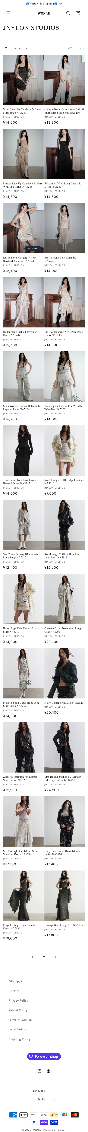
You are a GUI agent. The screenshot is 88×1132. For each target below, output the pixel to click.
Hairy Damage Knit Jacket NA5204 (64, 702)
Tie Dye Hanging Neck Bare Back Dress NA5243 (63, 333)
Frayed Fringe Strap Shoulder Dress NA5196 (20, 927)
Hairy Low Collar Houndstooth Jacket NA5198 (62, 853)
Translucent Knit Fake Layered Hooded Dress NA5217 (20, 482)
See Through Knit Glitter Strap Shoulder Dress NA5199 (20, 853)
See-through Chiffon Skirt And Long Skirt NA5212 (61, 556)
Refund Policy (18, 1010)
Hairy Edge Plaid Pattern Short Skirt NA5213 (20, 630)
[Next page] (55, 957)
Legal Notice (17, 1029)
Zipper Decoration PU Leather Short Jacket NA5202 (20, 778)
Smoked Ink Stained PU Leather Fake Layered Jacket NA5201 (62, 778)
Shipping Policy (20, 1039)
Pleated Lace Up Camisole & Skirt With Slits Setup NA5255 (22, 185)
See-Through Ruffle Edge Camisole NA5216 (64, 482)
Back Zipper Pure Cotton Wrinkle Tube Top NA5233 (63, 408)
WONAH (37, 1130)
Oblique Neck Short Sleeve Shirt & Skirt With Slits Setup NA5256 (64, 111)
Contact (14, 991)
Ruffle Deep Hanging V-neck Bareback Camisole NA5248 (19, 259)
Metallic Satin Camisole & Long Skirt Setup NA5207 (21, 704)
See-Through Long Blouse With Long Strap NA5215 (21, 556)
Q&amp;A (15, 981)
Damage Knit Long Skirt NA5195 (63, 925)
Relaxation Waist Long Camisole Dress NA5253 (62, 185)
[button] (8, 13)
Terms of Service (20, 1020)
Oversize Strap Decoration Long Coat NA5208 (62, 630)
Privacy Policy (18, 1000)
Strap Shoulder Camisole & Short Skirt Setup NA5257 (22, 111)
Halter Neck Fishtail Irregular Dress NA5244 (20, 333)
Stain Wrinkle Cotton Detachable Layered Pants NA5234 (21, 408)
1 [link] (32, 957)
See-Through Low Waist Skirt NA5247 (61, 259)
